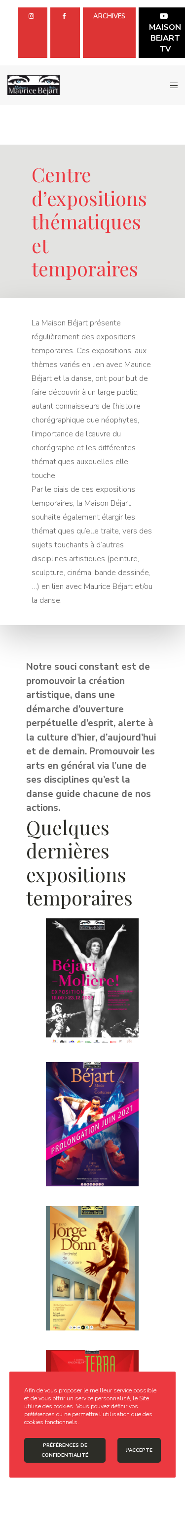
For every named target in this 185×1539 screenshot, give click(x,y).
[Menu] (171, 85)
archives (109, 16)
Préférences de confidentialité (64, 1450)
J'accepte (139, 1450)
